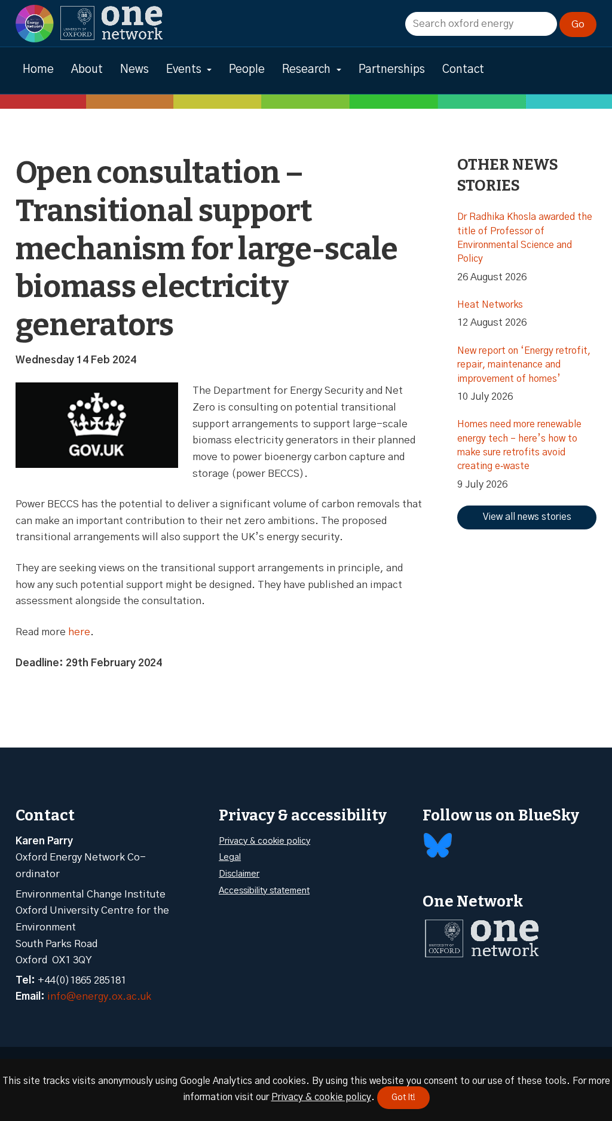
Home (38, 69)
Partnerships (392, 69)
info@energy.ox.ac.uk (99, 996)
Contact (463, 69)
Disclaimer (239, 873)
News (134, 69)
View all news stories (527, 517)
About (87, 69)
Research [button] (306, 69)
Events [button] (183, 69)
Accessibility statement (264, 890)
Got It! (403, 1098)
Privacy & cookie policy (264, 841)
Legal (230, 857)
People (247, 69)
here (79, 632)
